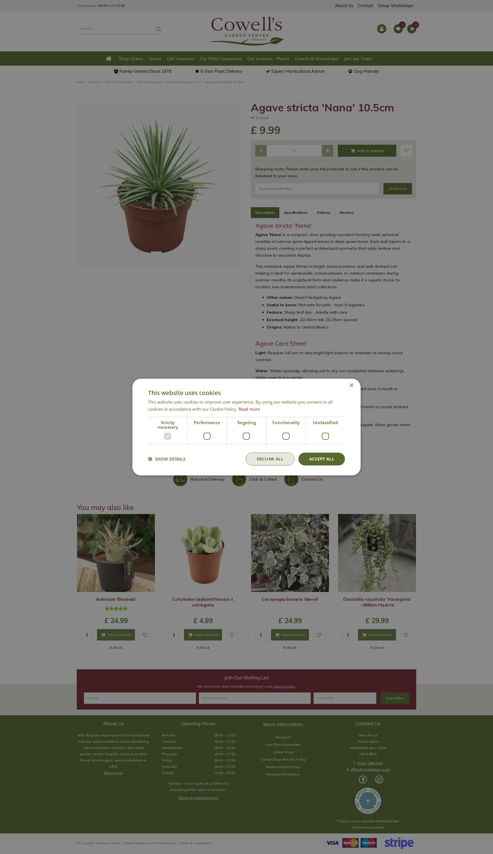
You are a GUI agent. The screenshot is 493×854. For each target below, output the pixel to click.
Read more (249, 409)
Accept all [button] (321, 459)
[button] (166, 459)
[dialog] (246, 427)
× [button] (351, 385)
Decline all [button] (270, 459)
